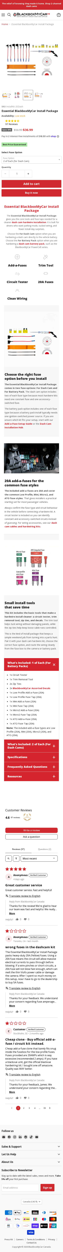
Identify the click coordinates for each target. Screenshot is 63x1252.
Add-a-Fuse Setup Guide (18, 423)
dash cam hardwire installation (29, 222)
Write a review (31, 830)
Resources (14, 776)
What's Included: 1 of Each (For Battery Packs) (29, 664)
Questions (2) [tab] (44, 849)
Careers (20, 1239)
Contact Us (32, 1242)
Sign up (47, 1187)
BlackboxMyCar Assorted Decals (31, 688)
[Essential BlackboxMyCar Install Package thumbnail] (6, 95)
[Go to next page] (50, 1108)
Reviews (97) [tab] (18, 849)
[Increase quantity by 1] (28, 174)
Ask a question (31, 836)
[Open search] (8, 858)
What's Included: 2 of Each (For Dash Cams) (29, 745)
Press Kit (9, 1239)
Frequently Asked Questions (27, 767)
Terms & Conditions (36, 1239)
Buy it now (31, 192)
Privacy (51, 1239)
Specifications (17, 757)
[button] (12, 120)
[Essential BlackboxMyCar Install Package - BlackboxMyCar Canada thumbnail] (17, 95)
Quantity (6, 167)
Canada (30, 1201)
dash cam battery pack (31, 243)
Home (5, 24)
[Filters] (16, 858)
